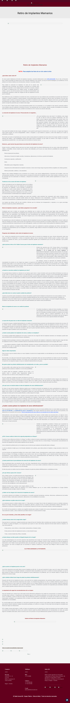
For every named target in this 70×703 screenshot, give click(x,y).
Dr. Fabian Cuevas (35, 4)
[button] (12, 647)
